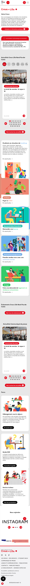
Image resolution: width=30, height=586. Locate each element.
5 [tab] (17, 376)
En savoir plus (7, 159)
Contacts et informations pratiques (14, 29)
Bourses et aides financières (13, 64)
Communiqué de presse (11, 86)
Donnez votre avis (20, 568)
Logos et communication (9, 563)
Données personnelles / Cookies (8, 573)
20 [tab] (18, 124)
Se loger (27, 64)
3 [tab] (13, 376)
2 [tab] (12, 376)
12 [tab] (16, 122)
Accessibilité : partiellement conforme (10, 570)
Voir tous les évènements (14, 313)
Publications (23, 563)
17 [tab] (13, 124)
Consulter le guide (9, 465)
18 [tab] (15, 124)
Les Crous (4, 558)
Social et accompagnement (18, 64)
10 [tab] (13, 122)
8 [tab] (10, 122)
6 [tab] (18, 376)
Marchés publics (14, 565)
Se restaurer (22, 64)
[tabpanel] (15, 522)
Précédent (5, 123)
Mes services (13, 558)
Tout (4, 64)
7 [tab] (20, 376)
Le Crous (9, 64)
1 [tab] (10, 376)
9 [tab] (11, 122)
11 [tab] (15, 122)
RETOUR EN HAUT (14, 582)
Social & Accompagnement (12, 254)
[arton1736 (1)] (15, 541)
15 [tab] (10, 124)
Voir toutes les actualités (13, 132)
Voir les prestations (10, 502)
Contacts (4, 565)
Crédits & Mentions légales (7, 575)
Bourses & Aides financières (12, 226)
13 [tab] (18, 122)
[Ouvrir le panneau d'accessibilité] (3, 578)
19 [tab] (16, 124)
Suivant (24, 123)
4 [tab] (15, 376)
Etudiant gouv (23, 558)
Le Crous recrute (6, 568)
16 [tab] (11, 124)
